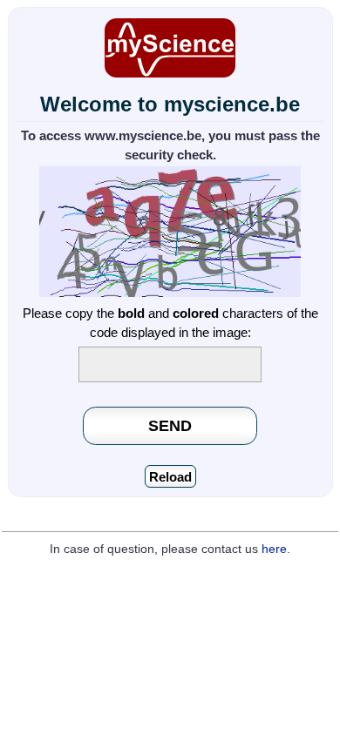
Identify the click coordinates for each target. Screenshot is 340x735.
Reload (170, 476)
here (274, 549)
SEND (170, 425)
